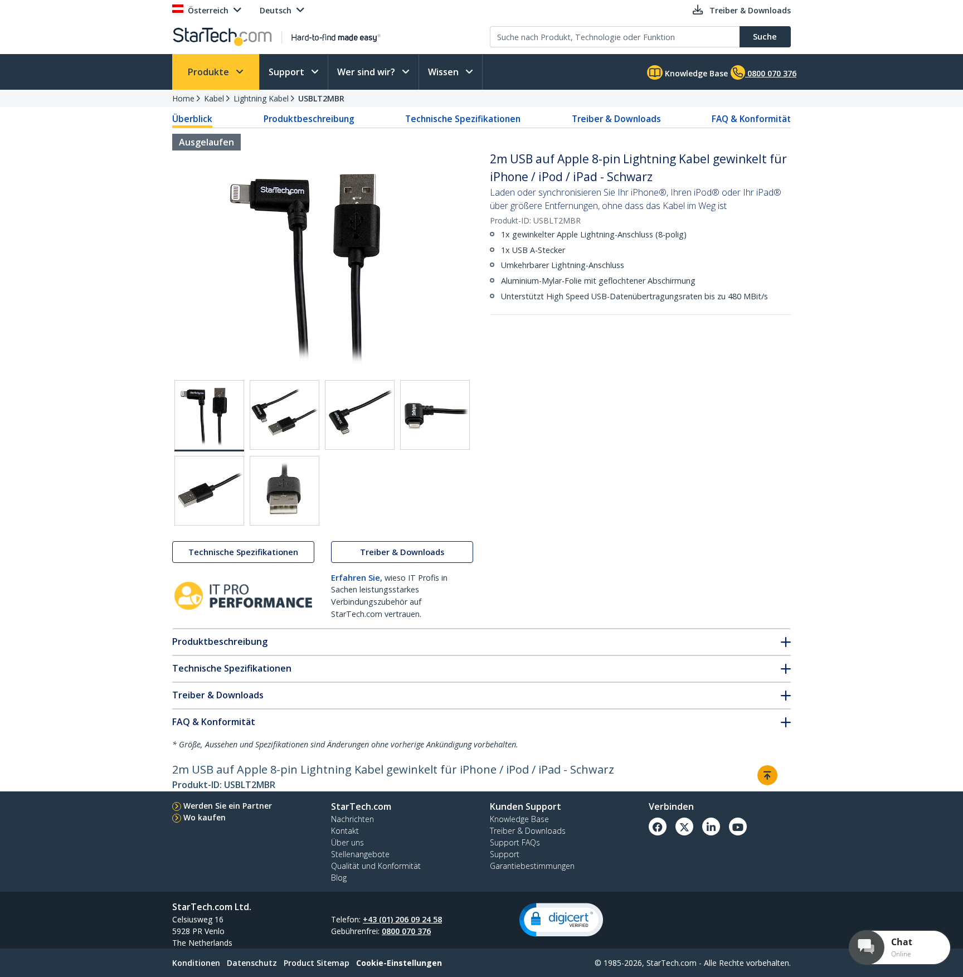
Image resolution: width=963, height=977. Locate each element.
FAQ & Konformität (751, 119)
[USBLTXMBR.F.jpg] (284, 491)
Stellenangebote (360, 854)
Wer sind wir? (367, 72)
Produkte (209, 72)
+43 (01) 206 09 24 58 (402, 919)
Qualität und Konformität (376, 866)
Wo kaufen (204, 817)
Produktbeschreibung (309, 119)
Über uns (347, 842)
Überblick (192, 119)
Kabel (214, 98)
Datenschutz (252, 962)
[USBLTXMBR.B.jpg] (284, 415)
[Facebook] (658, 826)
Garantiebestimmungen (532, 866)
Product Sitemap (316, 962)
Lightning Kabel (261, 98)
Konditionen (196, 962)
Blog (339, 877)
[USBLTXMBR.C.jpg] (360, 415)
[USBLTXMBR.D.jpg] (435, 415)
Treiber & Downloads (616, 119)
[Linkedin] (711, 826)
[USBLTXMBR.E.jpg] (209, 491)
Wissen (444, 72)
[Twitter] (684, 826)
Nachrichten (352, 819)
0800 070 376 (406, 931)
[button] (561, 920)
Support (288, 72)
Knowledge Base (695, 73)
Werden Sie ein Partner (227, 805)
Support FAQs (515, 842)
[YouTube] (738, 826)
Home (183, 98)
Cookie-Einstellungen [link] (399, 962)
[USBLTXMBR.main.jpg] (209, 415)
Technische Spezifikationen (463, 119)
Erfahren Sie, (356, 577)
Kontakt (345, 830)
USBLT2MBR (321, 98)
